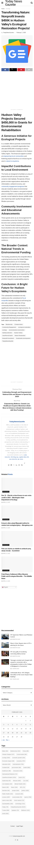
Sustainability (7, 803)
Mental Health (20, 783)
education (6, 764)
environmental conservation (16, 330)
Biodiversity (9, 324)
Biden (5, 751)
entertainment (18, 764)
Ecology (8, 8)
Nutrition (6, 790)
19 (12, 732)
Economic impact (8, 761)
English (5, 587)
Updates (15, 810)
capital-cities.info (24, 457)
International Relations (9, 774)
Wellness (25, 810)
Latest (22, 777)
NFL (22, 787)
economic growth (18, 757)
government (16, 767)
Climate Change (8, 754)
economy (21, 761)
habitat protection (7, 332)
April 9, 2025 (6, 502)
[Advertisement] (17, 90)
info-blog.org (14, 457)
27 (17, 737)
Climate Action (19, 324)
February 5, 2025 (21, 32)
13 (17, 728)
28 (21, 737)
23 (30, 732)
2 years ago (15, 668)
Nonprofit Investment (8, 338)
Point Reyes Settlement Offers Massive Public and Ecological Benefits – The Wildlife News (16, 576)
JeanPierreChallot (7, 335)
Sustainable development (23, 338)
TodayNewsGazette (8, 32)
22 (26, 732)
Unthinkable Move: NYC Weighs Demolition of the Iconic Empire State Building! (21, 674)
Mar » (7, 740)
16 (30, 728)
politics (25, 790)
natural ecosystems (12, 161)
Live (25, 780)
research (19, 793)
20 (17, 732)
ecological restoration (24, 327)
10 (3, 728)
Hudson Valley (18, 332)
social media (17, 797)
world (5, 813)
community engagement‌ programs (12, 186)
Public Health (7, 793)
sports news (7, 800)
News (14, 787)
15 (26, 728)
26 (12, 737)
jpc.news (20, 459)
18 (8, 732)
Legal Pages (19, 826)
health (27, 767)
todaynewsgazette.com (19, 836)
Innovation (17, 770)
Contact (12, 826)
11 (8, 728)
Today (5, 807)
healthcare (6, 770)
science (6, 797)
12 (12, 728)
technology (20, 803)
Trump (5, 810)
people (15, 790)
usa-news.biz (13, 459)
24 (3, 737)
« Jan (3, 740)
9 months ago (15, 639)
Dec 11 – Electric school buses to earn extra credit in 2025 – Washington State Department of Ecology (16, 498)
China (26, 751)
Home (3, 8)
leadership (6, 780)
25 (8, 737)
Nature (5, 787)
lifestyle (17, 780)
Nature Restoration (20, 335)
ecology (4, 330)
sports (27, 797)
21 (21, 732)
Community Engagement (9, 327)
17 (3, 732)
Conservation (22, 754)
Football (5, 767)
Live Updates (7, 783)
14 (21, 728)
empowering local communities (13, 156)
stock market (19, 800)
